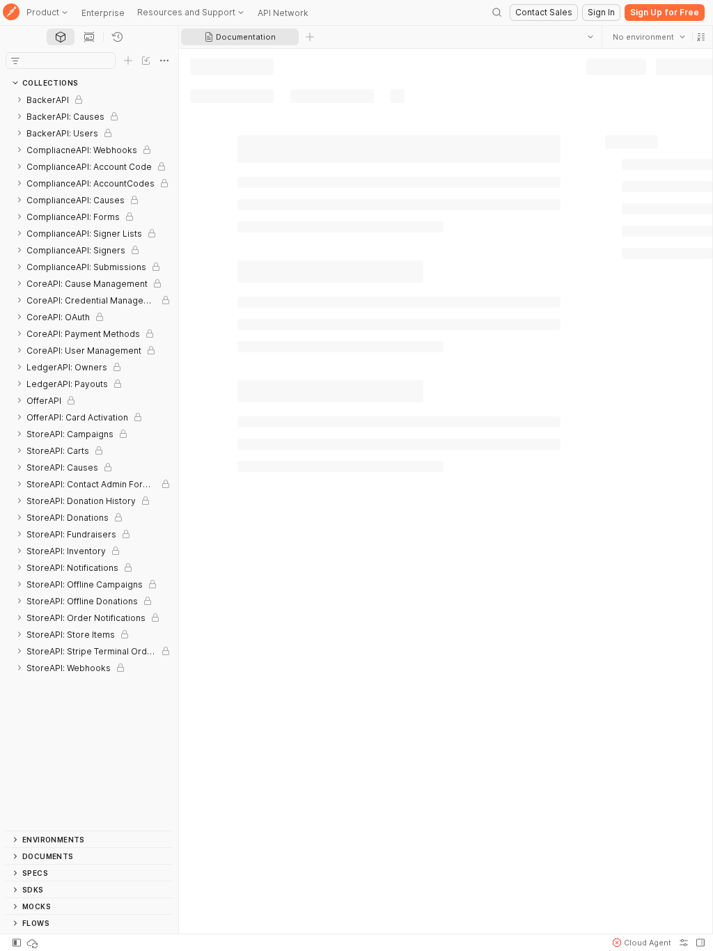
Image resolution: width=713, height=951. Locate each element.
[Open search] (497, 12)
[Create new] (128, 60)
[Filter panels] (15, 61)
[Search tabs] (589, 37)
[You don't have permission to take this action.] (309, 37)
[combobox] (648, 37)
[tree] (89, 461)
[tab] (61, 37)
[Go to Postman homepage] (11, 12)
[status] (33, 943)
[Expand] (19, 99)
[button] (700, 37)
